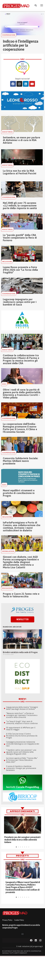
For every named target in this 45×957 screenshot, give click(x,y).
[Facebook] (13, 84)
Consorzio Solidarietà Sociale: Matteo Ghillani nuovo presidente (20, 461)
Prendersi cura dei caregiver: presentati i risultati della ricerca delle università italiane (22, 839)
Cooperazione (8, 35)
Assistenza (7, 132)
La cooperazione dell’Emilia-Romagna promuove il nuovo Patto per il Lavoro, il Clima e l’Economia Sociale (20, 427)
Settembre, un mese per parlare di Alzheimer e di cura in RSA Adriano (21, 140)
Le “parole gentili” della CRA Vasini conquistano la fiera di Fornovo (20, 238)
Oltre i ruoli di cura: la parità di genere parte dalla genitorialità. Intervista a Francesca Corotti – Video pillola (22, 393)
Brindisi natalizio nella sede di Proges (20, 652)
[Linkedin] (26, 84)
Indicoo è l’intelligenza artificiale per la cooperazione (20, 45)
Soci (4, 384)
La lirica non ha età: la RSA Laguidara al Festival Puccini (19, 172)
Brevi (22, 699)
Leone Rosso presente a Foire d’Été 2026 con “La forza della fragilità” (20, 270)
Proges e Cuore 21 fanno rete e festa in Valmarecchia (21, 595)
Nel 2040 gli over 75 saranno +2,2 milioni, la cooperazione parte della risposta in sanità (20, 205)
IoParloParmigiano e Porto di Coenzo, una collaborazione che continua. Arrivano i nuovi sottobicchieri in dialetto (21, 526)
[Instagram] (19, 84)
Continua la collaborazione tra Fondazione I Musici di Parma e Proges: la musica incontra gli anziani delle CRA (21, 359)
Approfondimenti (22, 811)
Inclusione (7, 261)
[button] (36, 5)
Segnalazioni (8, 551)
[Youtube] (32, 84)
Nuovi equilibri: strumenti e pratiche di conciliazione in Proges (18, 493)
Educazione (7, 588)
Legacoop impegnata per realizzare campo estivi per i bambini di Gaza (19, 302)
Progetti (22, 856)
